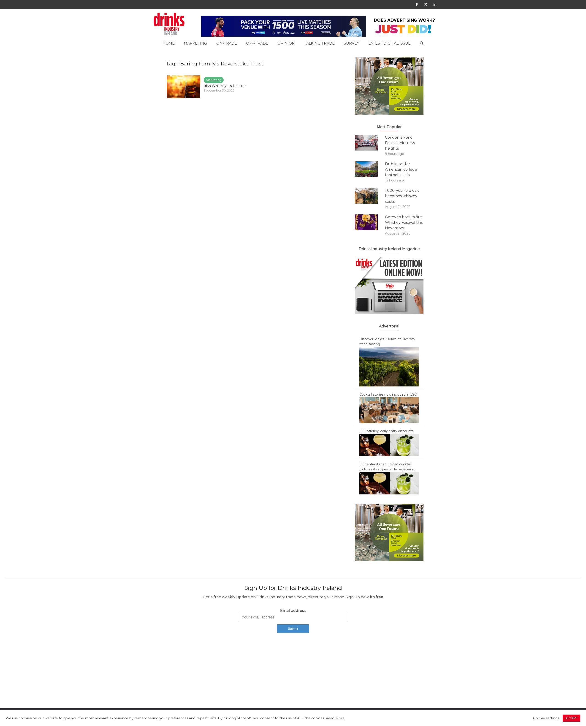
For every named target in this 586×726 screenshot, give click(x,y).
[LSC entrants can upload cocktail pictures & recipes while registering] (389, 483)
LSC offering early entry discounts (386, 431)
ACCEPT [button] (571, 718)
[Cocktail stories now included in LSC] (389, 410)
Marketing (195, 43)
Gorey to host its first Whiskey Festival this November (404, 222)
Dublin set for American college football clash (401, 169)
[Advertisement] (137, 676)
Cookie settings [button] (546, 718)
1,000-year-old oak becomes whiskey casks (402, 196)
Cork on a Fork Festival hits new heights (400, 143)
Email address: (293, 610)
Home (169, 43)
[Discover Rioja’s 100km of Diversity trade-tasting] (389, 366)
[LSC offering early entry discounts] (389, 445)
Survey (351, 43)
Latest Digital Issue (389, 43)
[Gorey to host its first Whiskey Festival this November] (370, 222)
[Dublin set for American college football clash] (370, 169)
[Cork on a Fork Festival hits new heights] (370, 143)
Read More (335, 718)
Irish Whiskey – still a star (225, 86)
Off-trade (257, 43)
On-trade (226, 43)
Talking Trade (319, 43)
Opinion (286, 43)
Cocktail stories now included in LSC (388, 394)
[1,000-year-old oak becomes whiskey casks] (370, 196)
